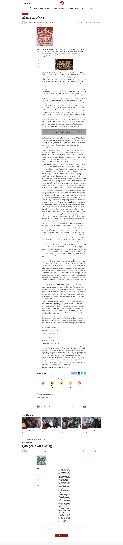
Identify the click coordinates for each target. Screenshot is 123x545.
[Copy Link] (93, 22)
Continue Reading (61, 535)
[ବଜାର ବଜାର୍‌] (71, 422)
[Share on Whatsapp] (87, 22)
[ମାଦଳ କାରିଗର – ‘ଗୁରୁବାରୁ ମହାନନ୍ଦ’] (31, 422)
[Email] (91, 22)
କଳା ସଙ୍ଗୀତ (25, 442)
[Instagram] (27, 3)
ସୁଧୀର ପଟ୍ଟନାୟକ (29, 451)
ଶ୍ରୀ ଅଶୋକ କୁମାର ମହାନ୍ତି (31, 22)
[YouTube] (26, 3)
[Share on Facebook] (83, 22)
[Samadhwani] (61, 3)
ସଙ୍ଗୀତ (30, 442)
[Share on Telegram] (89, 22)
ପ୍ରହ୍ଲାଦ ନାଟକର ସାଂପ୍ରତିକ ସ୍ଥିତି (89, 430)
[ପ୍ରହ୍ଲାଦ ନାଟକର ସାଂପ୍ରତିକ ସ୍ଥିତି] (91, 422)
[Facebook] (22, 3)
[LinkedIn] (29, 3)
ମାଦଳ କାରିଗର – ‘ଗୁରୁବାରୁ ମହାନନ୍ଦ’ (29, 430)
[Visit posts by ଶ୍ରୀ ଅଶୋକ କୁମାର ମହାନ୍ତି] (38, 394)
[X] (24, 3)
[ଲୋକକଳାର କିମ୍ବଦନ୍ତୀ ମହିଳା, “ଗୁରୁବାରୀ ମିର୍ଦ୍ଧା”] (51, 422)
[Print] (95, 22)
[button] (96, 3)
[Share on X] (85, 22)
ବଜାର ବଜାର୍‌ (64, 430)
